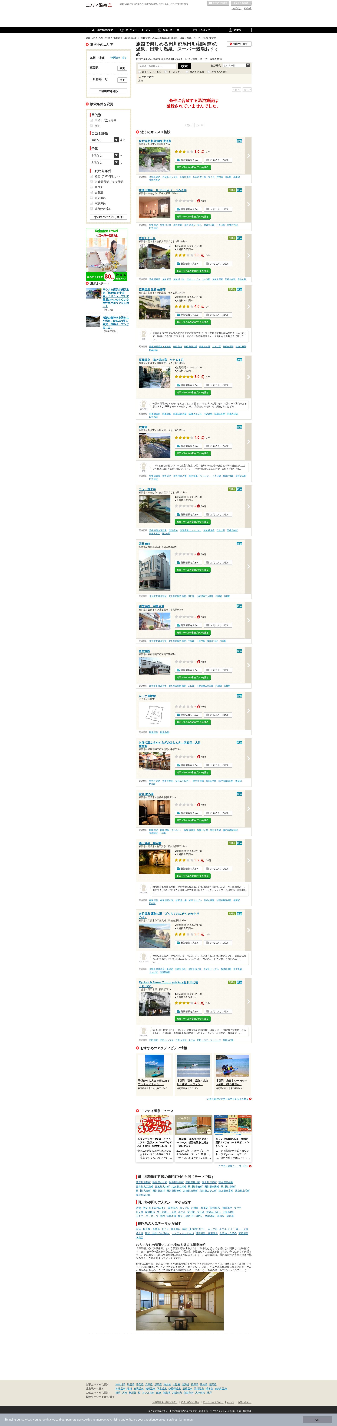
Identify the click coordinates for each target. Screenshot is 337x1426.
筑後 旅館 (177, 225)
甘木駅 (220, 177)
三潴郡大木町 (162, 1186)
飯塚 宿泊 (153, 830)
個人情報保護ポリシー (158, 1411)
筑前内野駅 (154, 180)
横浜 (117, 1392)
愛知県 (203, 1384)
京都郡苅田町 (190, 1190)
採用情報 (247, 1411)
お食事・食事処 (199, 1207)
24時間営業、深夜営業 (109, 181)
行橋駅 (227, 596)
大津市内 (200, 1392)
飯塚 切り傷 (181, 900)
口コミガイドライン (213, 1402)
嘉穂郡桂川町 (193, 1182)
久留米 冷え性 (194, 969)
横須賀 (132, 1392)
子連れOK (228, 1212)
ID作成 (248, 8)
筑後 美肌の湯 (190, 346)
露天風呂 (173, 1207)
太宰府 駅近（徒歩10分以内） (176, 781)
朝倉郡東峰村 (226, 1182)
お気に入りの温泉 (218, 3)
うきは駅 (221, 225)
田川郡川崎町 (228, 1186)
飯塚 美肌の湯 (166, 900)
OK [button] (317, 1419)
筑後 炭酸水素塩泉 (158, 530)
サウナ (237, 1207)
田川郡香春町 (195, 1186)
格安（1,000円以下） (154, 1207)
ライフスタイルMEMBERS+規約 (225, 1411)
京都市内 (188, 1392)
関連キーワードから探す (100, 1396)
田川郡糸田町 (211, 1186)
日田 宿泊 (153, 1040)
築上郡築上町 (143, 1194)
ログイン (237, 8)
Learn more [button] (186, 1419)
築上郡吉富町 (226, 1190)
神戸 (209, 1392)
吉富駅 (223, 641)
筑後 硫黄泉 (154, 279)
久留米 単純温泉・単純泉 (161, 969)
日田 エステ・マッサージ (209, 1040)
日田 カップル (166, 1040)
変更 (122, 68)
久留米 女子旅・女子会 (203, 177)
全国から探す (118, 57)
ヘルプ (230, 1402)
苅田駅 (191, 596)
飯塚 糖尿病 (189, 830)
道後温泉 (187, 1388)
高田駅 (228, 177)
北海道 (185, 1384)
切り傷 (230, 1216)
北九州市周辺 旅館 (177, 596)
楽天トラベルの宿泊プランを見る (192, 167)
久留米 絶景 (185, 177)
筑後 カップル (193, 279)
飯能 (158, 1392)
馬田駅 (236, 177)
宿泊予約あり (197, 72)
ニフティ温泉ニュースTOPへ (233, 1166)
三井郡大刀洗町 (144, 1186)
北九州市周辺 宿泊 (158, 596)
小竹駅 (163, 833)
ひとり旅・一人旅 (166, 1212)
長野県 (194, 1384)
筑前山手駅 (211, 781)
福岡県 (213, 1384)
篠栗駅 (238, 781)
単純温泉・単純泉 (214, 1216)
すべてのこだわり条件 (108, 217)
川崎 (124, 1392)
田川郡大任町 (143, 1190)
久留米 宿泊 (154, 177)
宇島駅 (191, 641)
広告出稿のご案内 (190, 1402)
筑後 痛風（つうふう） (199, 476)
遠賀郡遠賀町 (143, 1182)
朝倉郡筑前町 (209, 1182)
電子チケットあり (151, 72)
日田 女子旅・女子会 (185, 1040)
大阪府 (176, 1384)
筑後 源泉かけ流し (193, 225)
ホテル (182, 1212)
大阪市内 (177, 1392)
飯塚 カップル (195, 900)
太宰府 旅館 (198, 781)
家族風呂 (150, 1212)
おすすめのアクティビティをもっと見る (227, 1098)
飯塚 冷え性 (202, 830)
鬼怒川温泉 (221, 1388)
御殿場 (166, 1392)
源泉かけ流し (213, 1212)
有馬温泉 (139, 1388)
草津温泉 (120, 1388)
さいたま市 (148, 1392)
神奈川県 (120, 1384)
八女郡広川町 (178, 1186)
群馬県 (158, 1384)
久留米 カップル (170, 177)
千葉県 (140, 1384)
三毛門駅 (201, 641)
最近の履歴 (241, 3)
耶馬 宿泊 (153, 732)
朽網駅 (219, 596)
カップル (184, 1207)
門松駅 (152, 784)
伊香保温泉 (174, 1388)
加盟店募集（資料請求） (164, 1402)
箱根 (129, 1388)
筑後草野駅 (165, 972)
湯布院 (209, 1388)
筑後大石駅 (209, 225)
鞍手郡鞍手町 (176, 1182)
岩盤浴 (99, 192)
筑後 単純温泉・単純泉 (160, 346)
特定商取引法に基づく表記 (184, 1411)
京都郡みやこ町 (208, 1190)
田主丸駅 (153, 228)
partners (71, 1419)
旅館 (162, 1216)
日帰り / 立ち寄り (105, 120)
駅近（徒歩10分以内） (190, 1216)
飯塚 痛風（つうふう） (171, 830)
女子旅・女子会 (195, 1212)
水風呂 (139, 1237)
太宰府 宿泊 (154, 781)
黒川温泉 (199, 1388)
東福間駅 (153, 833)
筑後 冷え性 (165, 225)
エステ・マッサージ (147, 1216)
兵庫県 (149, 1384)
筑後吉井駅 (232, 225)
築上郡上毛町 (242, 1190)
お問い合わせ (245, 1402)
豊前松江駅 (212, 641)
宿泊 (138, 1207)
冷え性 (139, 1212)
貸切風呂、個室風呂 (221, 1207)
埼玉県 (130, 1384)
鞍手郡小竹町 (160, 1182)
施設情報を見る (189, 160)
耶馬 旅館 (164, 732)
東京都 (167, 1384)
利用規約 (203, 1411)
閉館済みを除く (219, 72)
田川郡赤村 (159, 1190)
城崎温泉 (150, 1388)
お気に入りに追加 (219, 160)
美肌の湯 (171, 1216)
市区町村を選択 (108, 91)
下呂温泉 (162, 1388)
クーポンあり (175, 72)
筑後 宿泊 (153, 225)
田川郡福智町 (174, 1190)
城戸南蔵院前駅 (226, 781)
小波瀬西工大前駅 (205, 596)
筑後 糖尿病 (208, 530)
